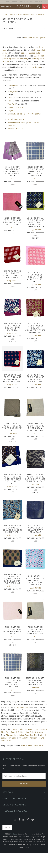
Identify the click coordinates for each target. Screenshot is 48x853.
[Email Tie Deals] (15, 820)
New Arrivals (26, 745)
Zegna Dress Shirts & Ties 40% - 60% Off (24, 2)
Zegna (10, 110)
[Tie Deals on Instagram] (24, 820)
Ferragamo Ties (31, 729)
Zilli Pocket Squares (32, 114)
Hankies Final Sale (15, 128)
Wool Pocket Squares (16, 122)
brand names (22, 707)
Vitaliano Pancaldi (15, 107)
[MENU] (1, 6)
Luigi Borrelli (13, 85)
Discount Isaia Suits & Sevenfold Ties (22, 735)
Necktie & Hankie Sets (17, 119)
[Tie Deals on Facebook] (19, 820)
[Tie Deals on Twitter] (33, 820)
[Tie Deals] (24, 6)
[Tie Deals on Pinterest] (28, 820)
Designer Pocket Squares (35, 37)
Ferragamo (12, 91)
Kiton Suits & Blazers (34, 732)
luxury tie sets (35, 67)
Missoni (11, 101)
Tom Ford (12, 104)
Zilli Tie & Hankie (15, 114)
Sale (21, 729)
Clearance (38, 745)
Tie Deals (13, 834)
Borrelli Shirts (17, 732)
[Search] (38, 6)
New (15, 729)
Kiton (10, 97)
